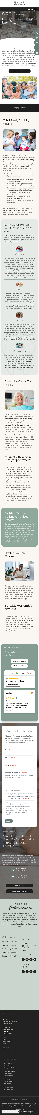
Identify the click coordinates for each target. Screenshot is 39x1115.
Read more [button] (9, 710)
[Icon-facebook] (23, 959)
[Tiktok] (30, 959)
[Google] (30, 971)
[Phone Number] (13, 870)
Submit (8, 821)
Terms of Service (21, 1106)
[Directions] (37, 43)
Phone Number (21, 868)
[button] (35, 9)
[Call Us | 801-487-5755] (37, 33)
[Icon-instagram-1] (27, 959)
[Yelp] (27, 971)
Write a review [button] (13, 685)
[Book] (34, 959)
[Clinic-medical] (34, 971)
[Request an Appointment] (37, 48)
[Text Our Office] (37, 38)
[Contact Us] (37, 53)
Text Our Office (21, 875)
